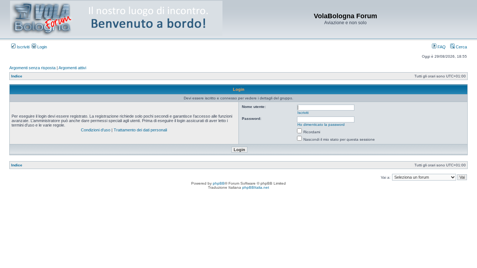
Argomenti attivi (72, 68)
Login (41, 47)
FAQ (441, 47)
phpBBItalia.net (255, 187)
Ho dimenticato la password (321, 124)
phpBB (219, 183)
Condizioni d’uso (95, 130)
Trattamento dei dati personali (140, 130)
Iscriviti (22, 47)
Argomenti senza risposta (32, 68)
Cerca (461, 47)
